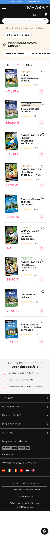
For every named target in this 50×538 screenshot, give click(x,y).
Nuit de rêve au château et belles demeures (31, 327)
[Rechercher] (45, 21)
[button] (44, 531)
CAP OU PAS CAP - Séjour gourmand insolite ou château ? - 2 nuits (31, 139)
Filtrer (29, 65)
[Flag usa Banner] (32, 470)
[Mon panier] (46, 14)
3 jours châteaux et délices (30, 110)
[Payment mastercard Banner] (28, 448)
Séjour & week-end (14, 28)
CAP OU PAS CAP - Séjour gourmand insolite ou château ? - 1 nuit (31, 235)
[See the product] (41, 91)
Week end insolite (15, 53)
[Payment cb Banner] (14, 448)
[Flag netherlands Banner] (26, 470)
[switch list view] (17, 65)
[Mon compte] (34, 14)
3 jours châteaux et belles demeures (30, 202)
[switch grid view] (7, 65)
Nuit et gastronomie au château (30, 78)
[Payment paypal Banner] (5, 448)
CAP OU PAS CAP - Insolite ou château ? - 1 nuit (31, 172)
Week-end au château (33, 28)
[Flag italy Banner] (8, 470)
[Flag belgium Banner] (14, 470)
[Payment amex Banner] (21, 448)
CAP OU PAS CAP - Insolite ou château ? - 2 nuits (31, 266)
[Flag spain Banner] (2, 470)
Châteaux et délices (28, 295)
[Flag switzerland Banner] (20, 470)
